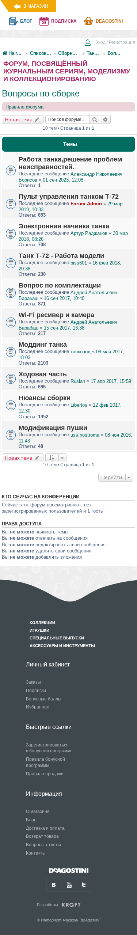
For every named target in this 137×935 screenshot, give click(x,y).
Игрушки (39, 630)
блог (26, 21)
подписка (64, 21)
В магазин (35, 6)
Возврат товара (42, 836)
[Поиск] (94, 119)
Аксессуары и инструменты (62, 645)
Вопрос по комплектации (60, 285)
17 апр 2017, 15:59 (111, 381)
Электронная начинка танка (64, 226)
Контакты (36, 853)
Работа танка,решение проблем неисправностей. (70, 163)
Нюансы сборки (45, 398)
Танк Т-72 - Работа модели (61, 255)
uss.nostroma (85, 435)
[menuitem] (109, 43)
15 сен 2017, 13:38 (64, 328)
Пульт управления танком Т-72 (69, 196)
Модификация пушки (53, 428)
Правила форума (24, 107)
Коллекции (42, 622)
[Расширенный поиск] (105, 119)
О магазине (38, 811)
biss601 (79, 263)
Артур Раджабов (89, 233)
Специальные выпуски (57, 638)
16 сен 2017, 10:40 (64, 298)
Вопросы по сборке (41, 93)
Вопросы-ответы (43, 844)
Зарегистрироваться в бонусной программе (49, 748)
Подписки (36, 690)
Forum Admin (86, 203)
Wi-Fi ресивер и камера (56, 315)
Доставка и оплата (45, 828)
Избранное (37, 707)
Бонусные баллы (43, 699)
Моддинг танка (43, 344)
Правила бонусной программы (45, 762)
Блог (30, 819)
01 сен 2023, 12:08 (63, 180)
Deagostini (109, 21)
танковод (81, 351)
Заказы (33, 682)
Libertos (79, 405)
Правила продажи (45, 773)
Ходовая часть (43, 374)
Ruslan (78, 381)
